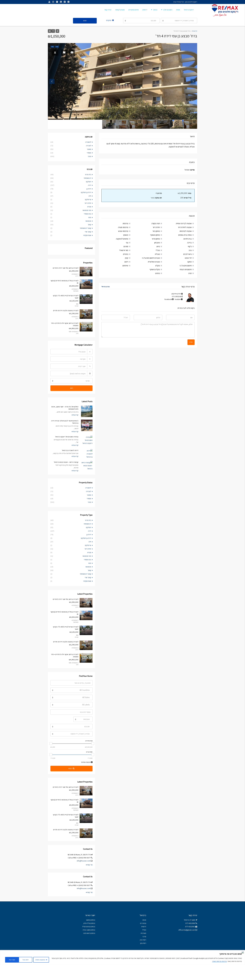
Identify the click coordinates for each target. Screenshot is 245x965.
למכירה (88, 145)
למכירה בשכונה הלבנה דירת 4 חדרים (65, 310)
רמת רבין (143, 940)
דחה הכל (25, 960)
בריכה (189, 242)
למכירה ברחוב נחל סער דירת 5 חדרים (65, 268)
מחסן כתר (156, 231)
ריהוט (126, 261)
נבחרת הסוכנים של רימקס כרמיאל (66, 437)
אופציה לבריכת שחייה (184, 223)
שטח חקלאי (87, 235)
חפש (85, 20)
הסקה (189, 261)
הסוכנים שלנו (167, 10)
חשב (71, 388)
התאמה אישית (40, 960)
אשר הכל (12, 960)
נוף (127, 242)
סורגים (126, 246)
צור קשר (90, 865)
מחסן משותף (155, 235)
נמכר (89, 156)
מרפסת (125, 223)
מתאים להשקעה (122, 238)
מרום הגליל (86, 926)
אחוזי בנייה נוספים (185, 235)
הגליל (144, 930)
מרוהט (157, 273)
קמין (126, 258)
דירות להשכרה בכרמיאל (70, 450)
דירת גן (89, 189)
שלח (191, 342)
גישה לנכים (187, 254)
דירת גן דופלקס (86, 192)
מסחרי (89, 153)
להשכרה (88, 142)
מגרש (89, 207)
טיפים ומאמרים (133, 10)
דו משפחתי (87, 178)
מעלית (157, 254)
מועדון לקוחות (120, 10)
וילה (90, 196)
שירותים (125, 265)
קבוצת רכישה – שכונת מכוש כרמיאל (66, 462)
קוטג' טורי (88, 232)
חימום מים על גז (186, 265)
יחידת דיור (156, 227)
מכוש (144, 920)
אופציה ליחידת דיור (185, 227)
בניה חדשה (187, 238)
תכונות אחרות (86, 762)
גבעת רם (143, 923)
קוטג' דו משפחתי (85, 228)
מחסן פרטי (156, 238)
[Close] (242, 952)
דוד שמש (188, 258)
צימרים (125, 254)
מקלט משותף (155, 269)
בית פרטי (88, 174)
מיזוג (158, 246)
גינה (190, 250)
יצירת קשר (107, 10)
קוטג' (89, 224)
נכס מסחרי (87, 214)
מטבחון (157, 242)
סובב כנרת (86, 930)
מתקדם (108, 20)
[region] (122, 957)
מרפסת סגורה (123, 227)
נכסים (155, 10)
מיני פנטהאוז (87, 210)
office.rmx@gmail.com (186, 930)
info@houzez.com (83, 861)
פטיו (89, 217)
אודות (178, 10)
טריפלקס (88, 199)
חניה (190, 273)
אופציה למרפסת (186, 231)
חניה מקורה (155, 223)
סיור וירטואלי (123, 250)
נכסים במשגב (90, 920)
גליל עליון (87, 923)
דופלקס (88, 181)
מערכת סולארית (154, 261)
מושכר (89, 149)
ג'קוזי (190, 246)
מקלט (157, 265)
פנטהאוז (88, 221)
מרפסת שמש (123, 231)
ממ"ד (158, 250)
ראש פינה (86, 933)
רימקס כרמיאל (189, 10)
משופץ (125, 235)
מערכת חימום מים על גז (151, 258)
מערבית (143, 933)
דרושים (145, 10)
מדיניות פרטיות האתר (219, 961)
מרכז (144, 936)
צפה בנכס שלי (105, 287)
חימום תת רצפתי (186, 269)
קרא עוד (75, 415)
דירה (89, 185)
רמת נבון (143, 943)
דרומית (143, 926)
